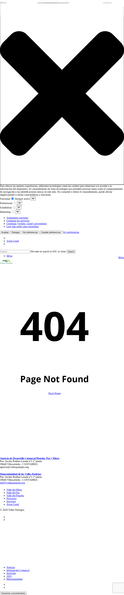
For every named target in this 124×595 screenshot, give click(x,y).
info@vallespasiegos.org (12, 482)
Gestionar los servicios (17, 220)
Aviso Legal (12, 241)
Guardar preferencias (51, 232)
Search (71, 251)
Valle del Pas (13, 492)
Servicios (11, 501)
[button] (62, 94)
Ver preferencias (30, 232)
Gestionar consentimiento (13, 593)
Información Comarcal (17, 570)
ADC (9, 576)
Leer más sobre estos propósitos (22, 226)
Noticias (10, 567)
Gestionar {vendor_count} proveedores (26, 223)
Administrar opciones (17, 217)
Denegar (16, 232)
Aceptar (5, 232)
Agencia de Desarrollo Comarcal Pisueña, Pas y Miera (29, 458)
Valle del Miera (14, 489)
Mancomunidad (14, 579)
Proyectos (11, 498)
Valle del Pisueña (15, 495)
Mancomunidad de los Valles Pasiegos (20, 474)
